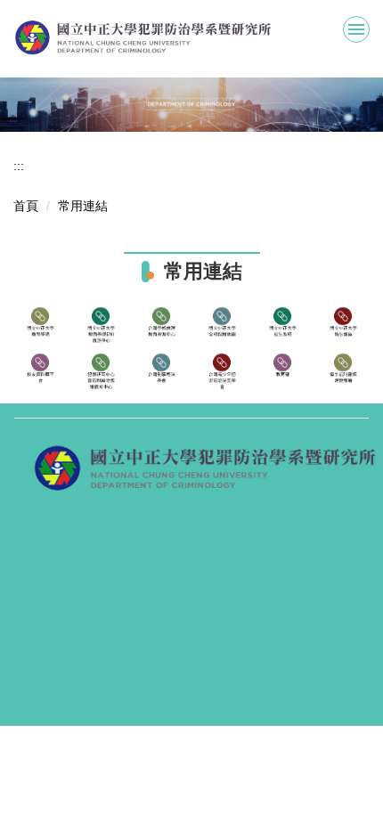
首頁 (25, 206)
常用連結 (83, 206)
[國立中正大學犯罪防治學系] (191, 37)
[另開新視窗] (40, 325)
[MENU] (356, 29)
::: (18, 166)
